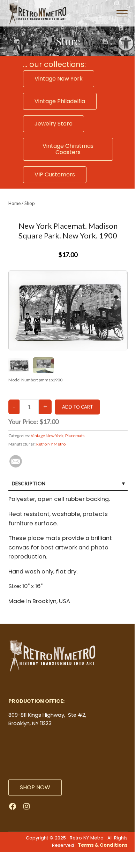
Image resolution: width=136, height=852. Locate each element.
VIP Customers (55, 174)
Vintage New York (59, 79)
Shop (29, 203)
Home (14, 203)
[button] (126, 43)
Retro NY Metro (51, 444)
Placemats (75, 435)
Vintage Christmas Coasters (68, 149)
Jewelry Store (54, 124)
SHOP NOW (35, 787)
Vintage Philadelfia (60, 101)
